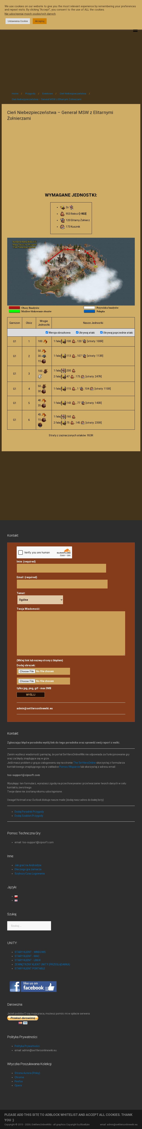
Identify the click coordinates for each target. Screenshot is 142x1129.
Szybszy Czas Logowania (30, 873)
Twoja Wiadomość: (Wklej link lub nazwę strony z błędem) (40, 634)
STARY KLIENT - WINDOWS (30, 952)
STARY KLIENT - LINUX (28, 960)
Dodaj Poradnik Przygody (29, 811)
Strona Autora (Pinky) (27, 1073)
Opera (18, 1085)
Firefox (19, 1081)
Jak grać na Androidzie (28, 865)
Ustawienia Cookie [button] (18, 21)
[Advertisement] (71, 57)
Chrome (19, 1077)
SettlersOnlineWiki (41, 1124)
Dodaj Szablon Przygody (29, 815)
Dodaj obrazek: (26, 665)
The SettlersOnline (84, 762)
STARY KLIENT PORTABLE (30, 968)
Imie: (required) (26, 561)
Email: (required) (27, 577)
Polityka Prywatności (27, 1046)
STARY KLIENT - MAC (27, 956)
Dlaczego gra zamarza (28, 869)
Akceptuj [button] (39, 21)
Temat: (21, 593)
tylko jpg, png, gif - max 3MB (34, 688)
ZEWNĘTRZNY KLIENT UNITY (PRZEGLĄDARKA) (42, 964)
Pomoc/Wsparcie (69, 766)
